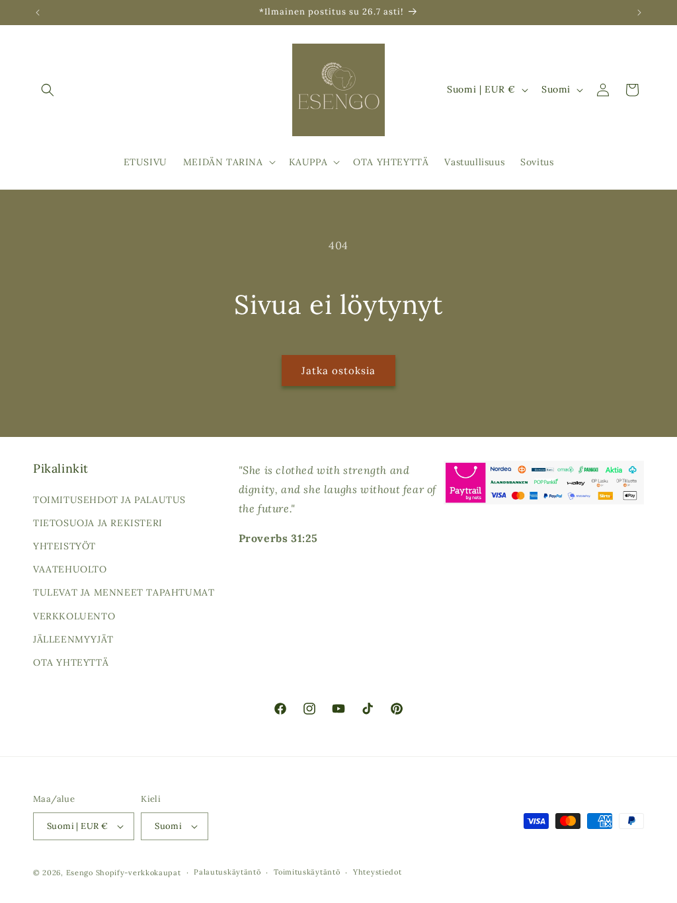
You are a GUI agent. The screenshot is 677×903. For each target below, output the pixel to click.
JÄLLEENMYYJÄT (73, 639)
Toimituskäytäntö (307, 872)
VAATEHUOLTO (70, 569)
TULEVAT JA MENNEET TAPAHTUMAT (123, 592)
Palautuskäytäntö (227, 872)
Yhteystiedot (377, 872)
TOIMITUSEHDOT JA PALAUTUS (109, 500)
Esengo (79, 872)
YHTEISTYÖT (64, 546)
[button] (47, 89)
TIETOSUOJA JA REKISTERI (98, 523)
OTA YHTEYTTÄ (70, 662)
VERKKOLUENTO (74, 616)
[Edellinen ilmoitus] (37, 12)
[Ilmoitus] (639, 12)
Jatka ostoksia (338, 370)
